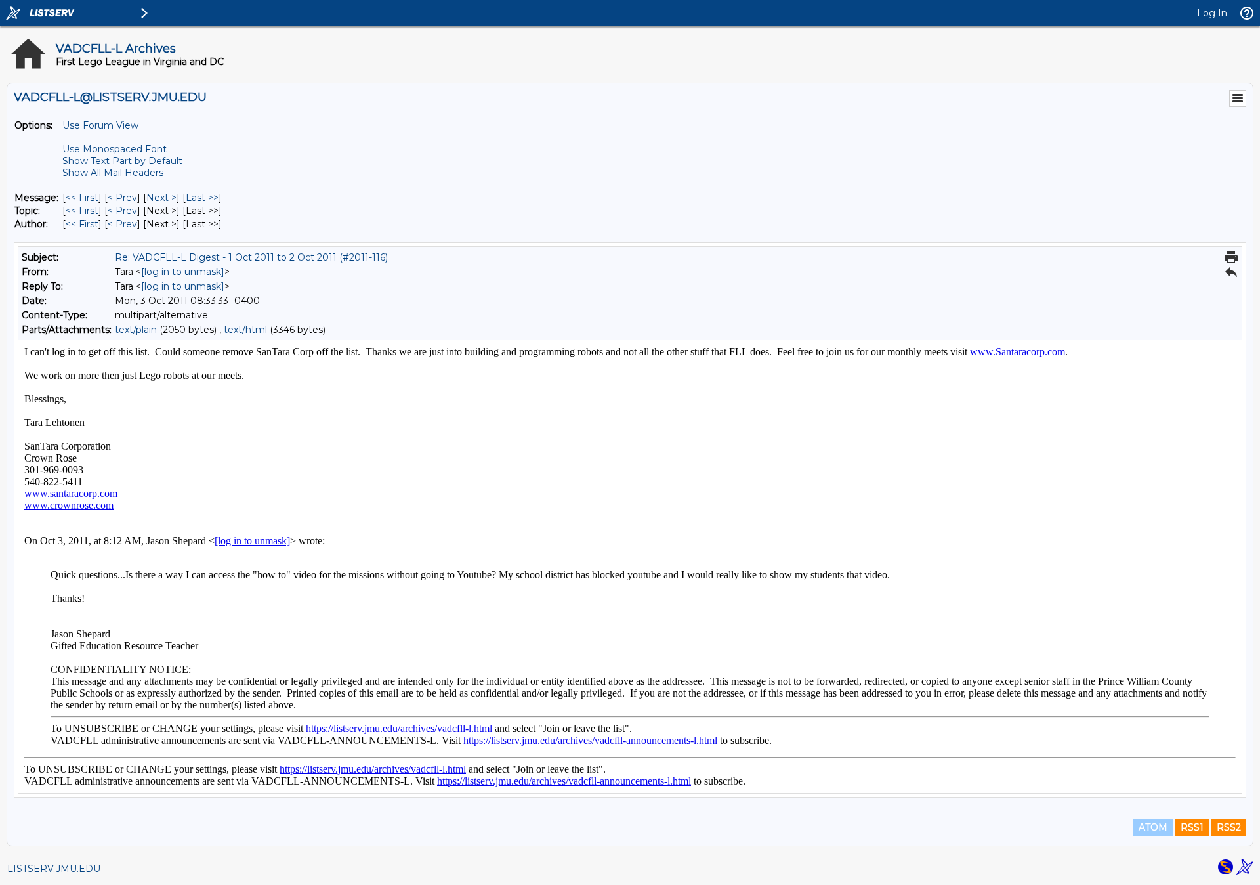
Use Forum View (100, 125)
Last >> (202, 198)
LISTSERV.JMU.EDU (53, 868)
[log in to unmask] (182, 272)
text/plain (136, 329)
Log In (1212, 13)
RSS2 (1229, 827)
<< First (82, 198)
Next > (161, 198)
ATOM (1153, 827)
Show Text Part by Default (122, 161)
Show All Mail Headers (112, 173)
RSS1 (1192, 827)
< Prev (122, 198)
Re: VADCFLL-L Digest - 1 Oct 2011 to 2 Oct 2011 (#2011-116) (251, 257)
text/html (245, 329)
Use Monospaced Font (114, 149)
